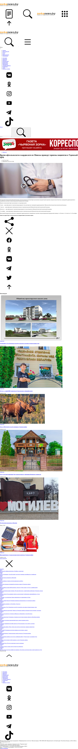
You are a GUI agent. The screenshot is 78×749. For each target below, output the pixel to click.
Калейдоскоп (5, 62)
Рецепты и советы (6, 68)
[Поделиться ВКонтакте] (39, 259)
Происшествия (5, 61)
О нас (3, 53)
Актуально (4, 57)
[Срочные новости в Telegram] (39, 112)
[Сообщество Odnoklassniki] (39, 84)
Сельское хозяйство (6, 65)
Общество (4, 60)
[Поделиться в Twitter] (39, 277)
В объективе (5, 66)
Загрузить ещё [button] (3, 650)
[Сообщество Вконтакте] (39, 75)
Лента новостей (5, 51)
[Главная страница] (46, 18)
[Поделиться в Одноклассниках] (39, 249)
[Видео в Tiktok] (39, 122)
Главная (4, 50)
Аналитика (4, 59)
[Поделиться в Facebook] (39, 240)
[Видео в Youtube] (39, 103)
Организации (5, 55)
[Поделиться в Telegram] (39, 268)
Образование (5, 64)
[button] (9, 18)
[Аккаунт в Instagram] (39, 93)
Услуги (3, 52)
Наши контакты (5, 54)
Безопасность (5, 63)
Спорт (3, 67)
